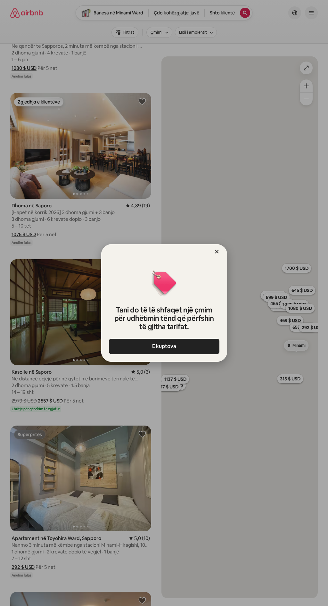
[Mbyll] (216, 251)
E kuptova (164, 346)
